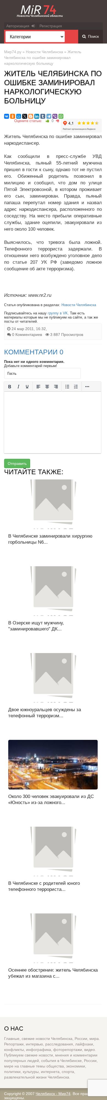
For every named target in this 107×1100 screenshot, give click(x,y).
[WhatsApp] (60, 116)
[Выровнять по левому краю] (38, 386)
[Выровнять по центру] (47, 386)
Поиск (92, 36)
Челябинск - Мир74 (53, 1093)
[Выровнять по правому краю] (56, 386)
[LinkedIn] (36, 116)
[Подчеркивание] (27, 386)
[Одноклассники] (12, 116)
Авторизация (19, 26)
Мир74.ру (12, 52)
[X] (24, 116)
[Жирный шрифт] (9, 386)
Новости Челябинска (44, 52)
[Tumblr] (42, 116)
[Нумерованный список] (76, 386)
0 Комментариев (27, 334)
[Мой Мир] (18, 116)
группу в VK (58, 313)
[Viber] (54, 116)
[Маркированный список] (67, 386)
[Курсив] (18, 386)
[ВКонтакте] (6, 116)
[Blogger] (30, 116)
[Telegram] (48, 116)
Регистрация (51, 26)
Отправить (17, 463)
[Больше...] (87, 386)
